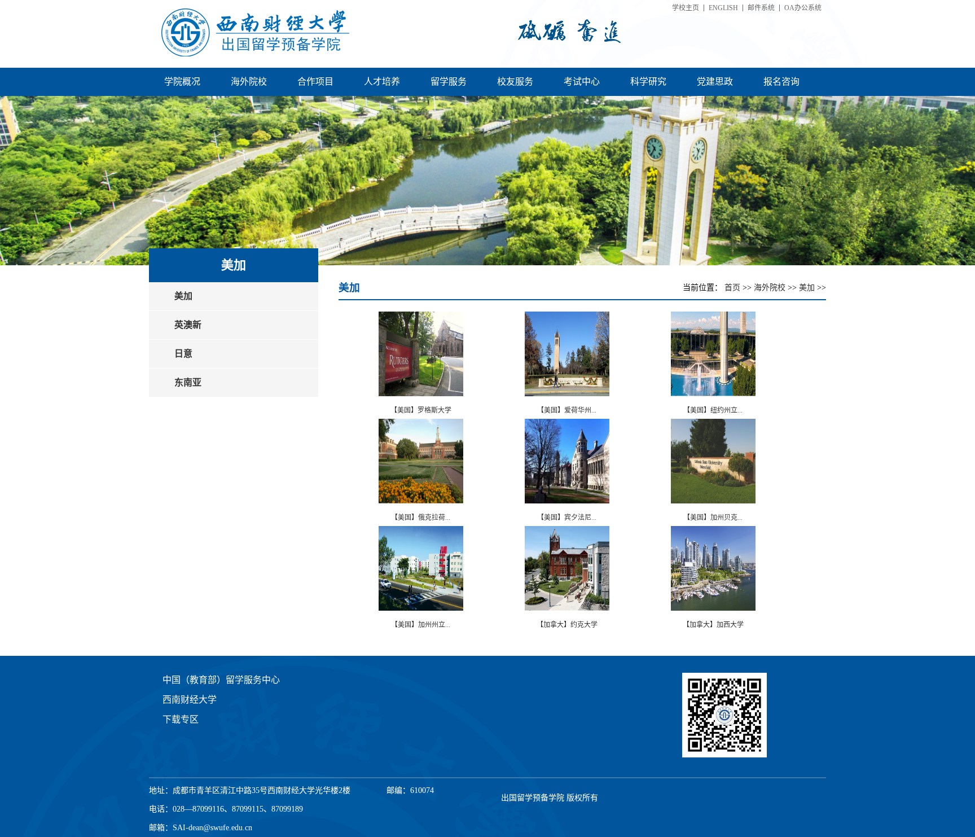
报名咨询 (781, 81)
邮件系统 (761, 8)
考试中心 (582, 81)
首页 (733, 287)
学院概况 (182, 81)
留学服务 (449, 81)
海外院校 (249, 81)
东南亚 (187, 382)
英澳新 (187, 325)
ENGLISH (723, 8)
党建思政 (715, 81)
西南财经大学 (189, 699)
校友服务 (515, 81)
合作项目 (315, 81)
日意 (183, 353)
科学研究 (648, 81)
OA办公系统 (803, 8)
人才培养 (382, 81)
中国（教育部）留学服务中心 (221, 680)
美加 (183, 296)
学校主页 (685, 8)
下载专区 (180, 719)
